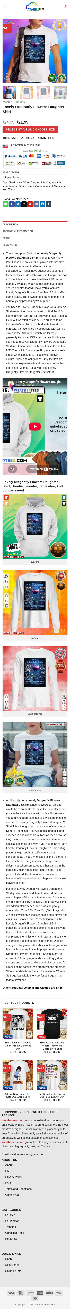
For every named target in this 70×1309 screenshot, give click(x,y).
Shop (8, 1258)
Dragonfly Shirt (53, 182)
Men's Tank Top (10, 186)
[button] (5, 6)
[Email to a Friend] (24, 204)
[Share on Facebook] (12, 204)
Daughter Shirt (38, 182)
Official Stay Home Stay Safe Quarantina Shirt (18, 1095)
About (8, 1165)
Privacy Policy (13, 1176)
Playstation (59, 910)
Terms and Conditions (18, 1188)
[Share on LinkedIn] (42, 204)
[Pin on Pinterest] (30, 204)
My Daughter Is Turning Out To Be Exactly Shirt (52, 1095)
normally (11, 301)
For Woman (12, 1221)
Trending (19, 101)
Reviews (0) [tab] (10, 245)
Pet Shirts (11, 1238)
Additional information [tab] (18, 231)
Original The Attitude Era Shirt (43, 987)
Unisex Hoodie (26, 186)
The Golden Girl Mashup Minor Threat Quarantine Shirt (18, 1045)
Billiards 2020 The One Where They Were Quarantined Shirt (52, 1045)
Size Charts (12, 1264)
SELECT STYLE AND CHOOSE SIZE (30, 129)
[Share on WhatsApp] (5, 204)
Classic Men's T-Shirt (19, 182)
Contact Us (12, 1194)
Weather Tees (20, 199)
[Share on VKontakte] (36, 204)
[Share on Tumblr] (48, 204)
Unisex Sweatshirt (44, 186)
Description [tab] (10, 224)
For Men (10, 1215)
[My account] (65, 6)
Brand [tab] (6, 238)
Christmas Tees (14, 1232)
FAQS (9, 1183)
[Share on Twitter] (18, 204)
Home (6, 101)
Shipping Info (13, 1271)
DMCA (9, 1171)
